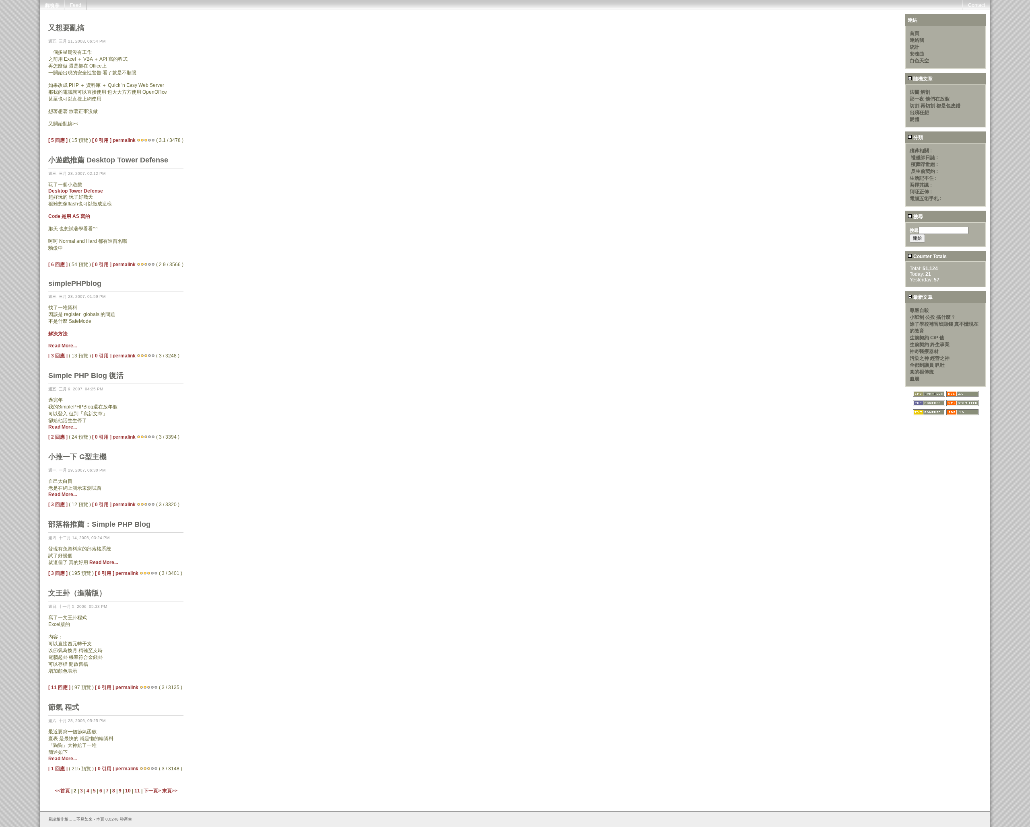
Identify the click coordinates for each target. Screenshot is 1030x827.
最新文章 (922, 297)
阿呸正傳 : (921, 192)
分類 (917, 137)
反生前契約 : (924, 171)
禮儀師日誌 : (924, 157)
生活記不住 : (923, 178)
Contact (976, 5)
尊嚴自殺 (919, 310)
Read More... (62, 346)
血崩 (914, 379)
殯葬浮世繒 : (924, 164)
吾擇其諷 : (921, 185)
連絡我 (917, 40)
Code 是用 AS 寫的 (69, 216)
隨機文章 (922, 79)
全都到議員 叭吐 (927, 365)
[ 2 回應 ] (58, 437)
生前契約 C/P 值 (927, 338)
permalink (124, 140)
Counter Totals (929, 256)
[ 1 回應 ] (58, 769)
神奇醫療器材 (924, 351)
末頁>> (169, 791)
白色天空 (919, 61)
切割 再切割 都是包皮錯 (935, 106)
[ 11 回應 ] (59, 687)
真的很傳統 (922, 372)
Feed (75, 5)
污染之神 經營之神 (930, 358)
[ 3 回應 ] (58, 356)
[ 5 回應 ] (58, 140)
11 (137, 791)
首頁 (914, 33)
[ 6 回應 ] (58, 264)
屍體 (914, 119)
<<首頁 (63, 791)
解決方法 (58, 334)
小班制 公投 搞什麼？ (933, 317)
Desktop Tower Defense (75, 191)
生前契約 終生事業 (930, 344)
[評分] (138, 140)
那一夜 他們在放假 (930, 99)
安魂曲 (917, 54)
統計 (914, 47)
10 (128, 791)
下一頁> (153, 791)
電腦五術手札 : (925, 198)
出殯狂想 (919, 112)
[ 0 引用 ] (101, 140)
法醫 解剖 (920, 92)
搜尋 (917, 217)
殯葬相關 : (921, 151)
